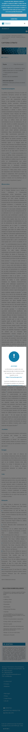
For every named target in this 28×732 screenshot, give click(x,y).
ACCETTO (14, 15)
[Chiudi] (25, 386)
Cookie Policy (14, 18)
